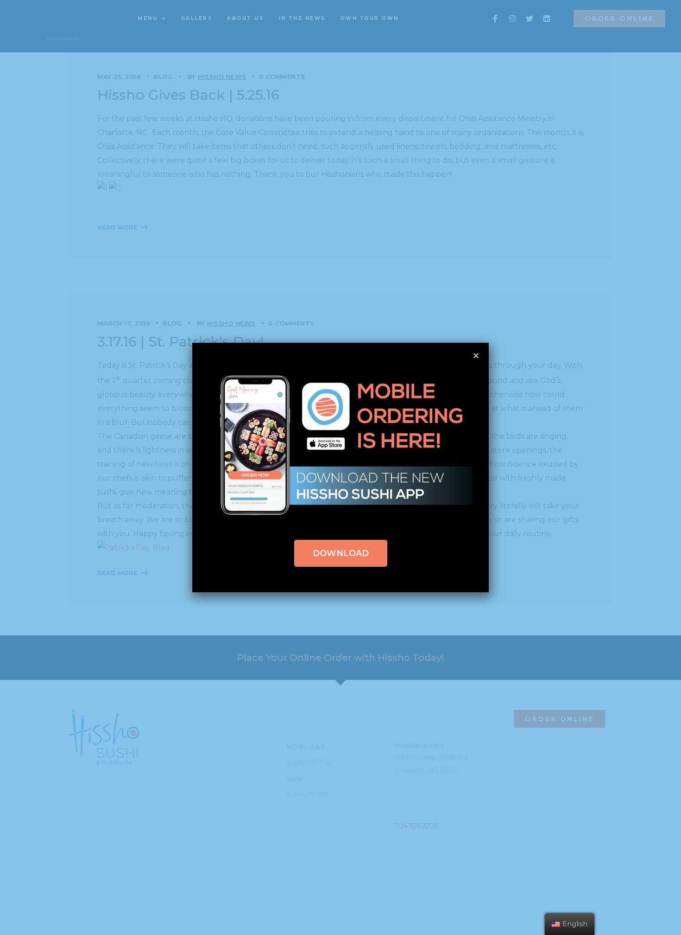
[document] (340, 467)
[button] (340, 553)
